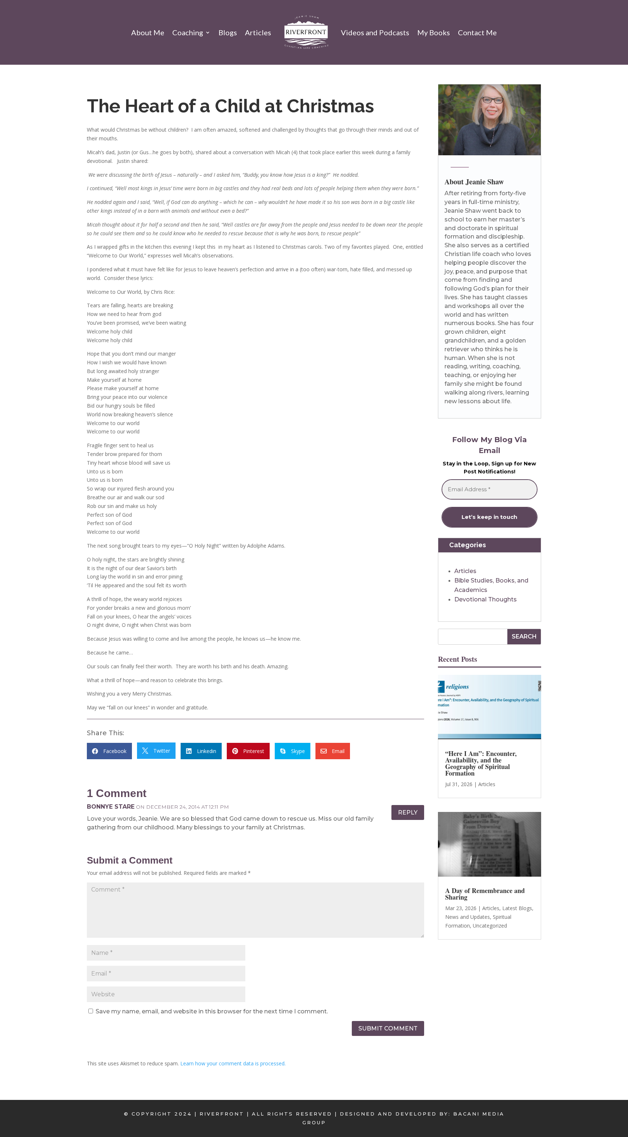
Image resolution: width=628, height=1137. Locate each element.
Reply (408, 812)
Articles (258, 32)
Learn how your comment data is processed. (233, 1063)
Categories (467, 545)
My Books (433, 32)
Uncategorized (490, 925)
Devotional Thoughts (485, 599)
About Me (147, 32)
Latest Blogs (517, 908)
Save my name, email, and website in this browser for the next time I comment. (212, 1011)
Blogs (227, 32)
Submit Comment (388, 1028)
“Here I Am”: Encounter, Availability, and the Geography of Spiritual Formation (481, 763)
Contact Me (477, 32)
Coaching (187, 32)
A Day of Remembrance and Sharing (485, 894)
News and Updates (467, 916)
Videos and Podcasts (375, 32)
